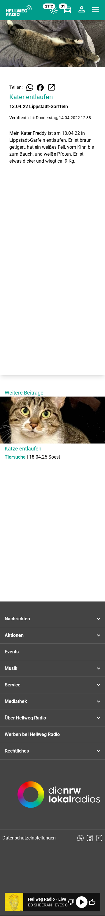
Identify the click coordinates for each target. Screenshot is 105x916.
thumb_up (92, 902)
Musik (11, 668)
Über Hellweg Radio (25, 718)
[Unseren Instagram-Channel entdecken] (99, 838)
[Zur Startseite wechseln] (19, 10)
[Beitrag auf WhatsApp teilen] (29, 87)
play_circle (82, 902)
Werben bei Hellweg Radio (32, 734)
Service (12, 685)
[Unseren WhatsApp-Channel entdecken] (80, 838)
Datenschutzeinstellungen (29, 838)
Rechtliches (17, 751)
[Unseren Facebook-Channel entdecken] (89, 838)
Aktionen (14, 635)
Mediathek (16, 701)
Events (12, 652)
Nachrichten (17, 618)
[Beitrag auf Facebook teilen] (40, 87)
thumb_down (71, 902)
